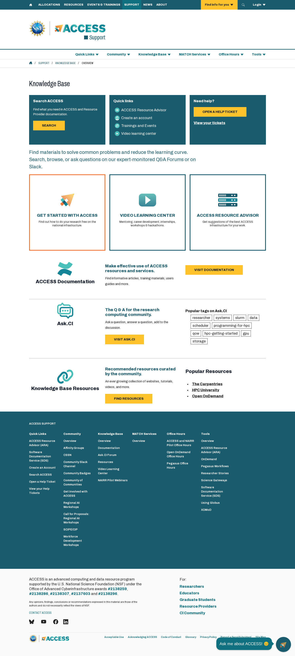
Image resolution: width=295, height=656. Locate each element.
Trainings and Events (138, 126)
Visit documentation (214, 270)
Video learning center (138, 134)
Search (49, 125)
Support (43, 63)
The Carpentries (207, 384)
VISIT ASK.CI (124, 339)
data (253, 318)
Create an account (136, 118)
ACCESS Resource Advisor (143, 110)
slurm (239, 318)
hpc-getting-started (221, 333)
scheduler (200, 326)
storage (199, 341)
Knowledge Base (65, 63)
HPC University (205, 390)
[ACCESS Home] (30, 62)
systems (223, 318)
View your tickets (209, 123)
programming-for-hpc (232, 326)
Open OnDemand (207, 396)
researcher (201, 318)
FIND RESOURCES (128, 398)
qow (195, 333)
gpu (246, 333)
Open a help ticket (220, 111)
